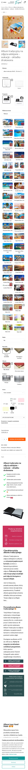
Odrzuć (13, 766)
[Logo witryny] (15, 2)
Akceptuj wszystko (13, 758)
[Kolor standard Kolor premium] (13, 392)
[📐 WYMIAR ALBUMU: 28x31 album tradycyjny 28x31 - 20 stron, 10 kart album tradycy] (13, 71)
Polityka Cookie (13, 754)
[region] (13, 754)
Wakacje (11, 7)
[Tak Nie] (13, 340)
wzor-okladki (10, 450)
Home (2, 7)
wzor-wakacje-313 (17, 450)
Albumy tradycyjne (11, 447)
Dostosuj (13, 762)
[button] (2, 27)
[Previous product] (2, 12)
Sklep (6, 7)
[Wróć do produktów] (4, 12)
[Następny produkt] (6, 12)
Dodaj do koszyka (17, 439)
